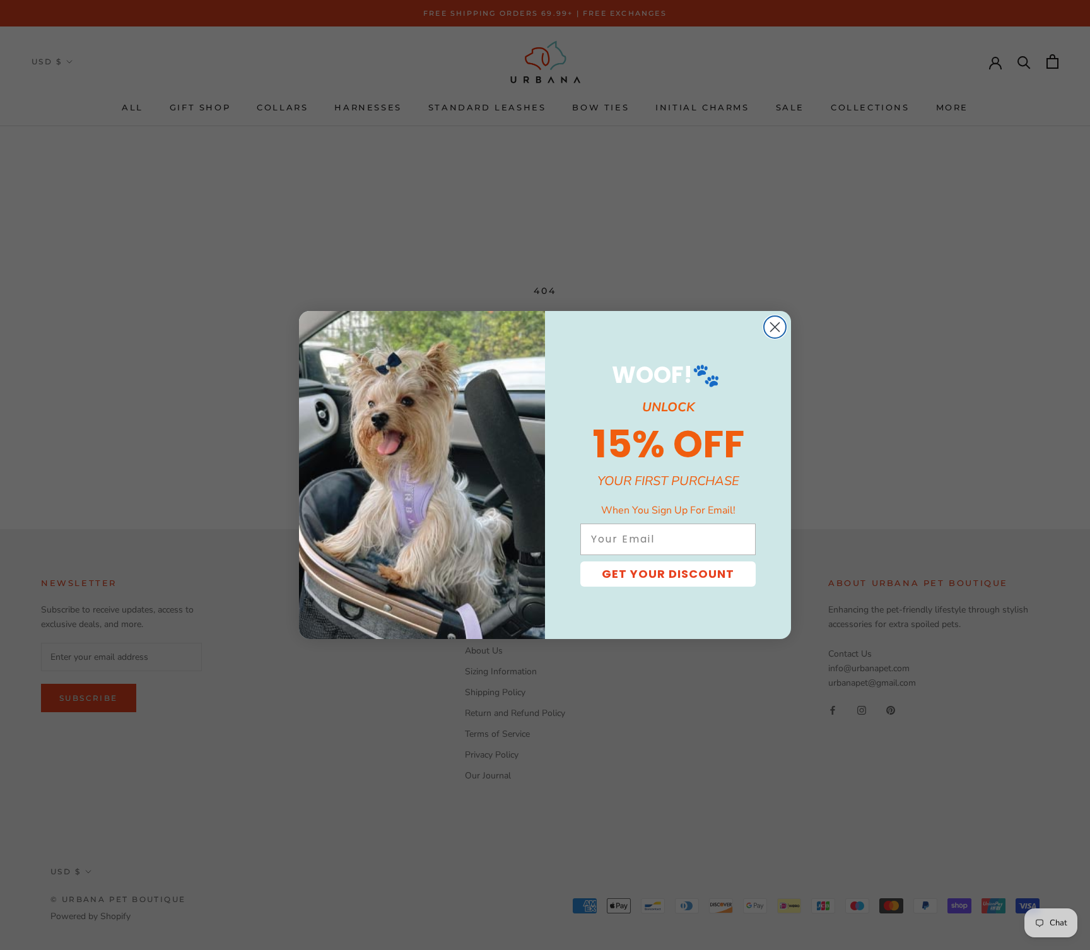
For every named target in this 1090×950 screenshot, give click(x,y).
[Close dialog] (775, 327)
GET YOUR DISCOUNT (668, 574)
